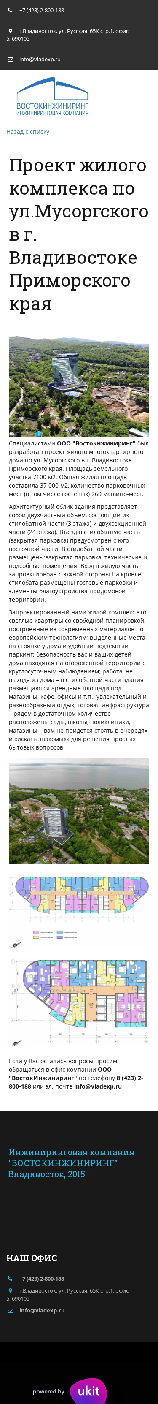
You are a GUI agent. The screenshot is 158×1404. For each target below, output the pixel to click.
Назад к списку (27, 132)
